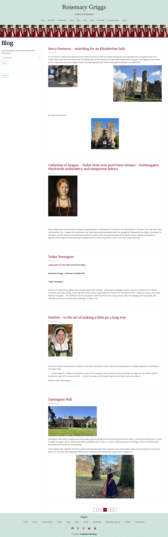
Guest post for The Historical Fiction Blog (67, 265)
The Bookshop (62, 20)
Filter (4, 63)
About (34, 522)
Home (43, 20)
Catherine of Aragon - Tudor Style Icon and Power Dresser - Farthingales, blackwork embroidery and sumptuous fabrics (103, 167)
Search (5, 75)
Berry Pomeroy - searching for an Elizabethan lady (86, 49)
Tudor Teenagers (61, 257)
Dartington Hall (60, 399)
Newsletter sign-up (113, 20)
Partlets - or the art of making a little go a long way (87, 317)
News (85, 20)
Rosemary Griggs (84, 6)
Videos (72, 20)
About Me (51, 20)
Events (92, 20)
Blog (78, 20)
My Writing (100, 20)
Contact (124, 20)
